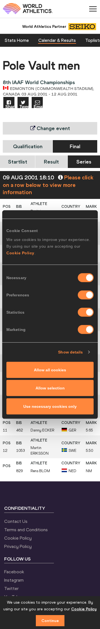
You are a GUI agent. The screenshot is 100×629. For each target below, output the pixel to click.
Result (51, 162)
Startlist (17, 162)
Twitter (11, 588)
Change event (52, 128)
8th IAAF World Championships (39, 82)
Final (75, 146)
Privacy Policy (18, 546)
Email (38, 106)
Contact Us (16, 521)
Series (83, 162)
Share (9, 106)
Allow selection (50, 388)
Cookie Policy (20, 252)
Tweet (24, 106)
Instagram (14, 580)
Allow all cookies (50, 369)
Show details (70, 352)
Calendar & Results (57, 40)
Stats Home (17, 40)
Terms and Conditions (26, 529)
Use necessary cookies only (50, 406)
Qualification (27, 146)
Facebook (14, 571)
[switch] (86, 294)
